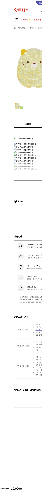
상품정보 (27, 123)
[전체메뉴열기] (16, 19)
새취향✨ (26, 19)
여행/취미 (21, 28)
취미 (31, 28)
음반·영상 (37, 19)
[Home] (15, 28)
